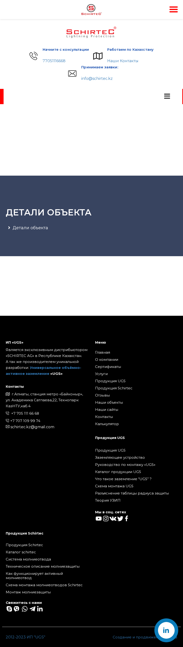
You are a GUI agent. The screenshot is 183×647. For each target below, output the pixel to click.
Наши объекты (109, 402)
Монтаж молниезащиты (28, 592)
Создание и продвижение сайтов (145, 637)
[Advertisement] (91, 140)
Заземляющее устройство (120, 457)
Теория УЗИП (108, 500)
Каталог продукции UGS (118, 472)
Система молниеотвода (28, 559)
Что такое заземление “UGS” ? (123, 479)
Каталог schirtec (21, 552)
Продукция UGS (110, 381)
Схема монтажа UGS (114, 486)
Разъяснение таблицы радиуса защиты (132, 493)
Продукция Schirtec (113, 388)
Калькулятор (107, 424)
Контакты (104, 417)
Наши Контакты (122, 61)
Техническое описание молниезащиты (43, 566)
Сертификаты (108, 367)
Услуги (101, 374)
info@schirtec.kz (97, 78)
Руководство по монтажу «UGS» (125, 465)
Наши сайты (106, 410)
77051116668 (54, 61)
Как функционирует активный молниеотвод (34, 575)
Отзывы (102, 395)
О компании (106, 359)
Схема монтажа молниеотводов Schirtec (44, 585)
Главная (102, 352)
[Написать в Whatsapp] (24, 608)
